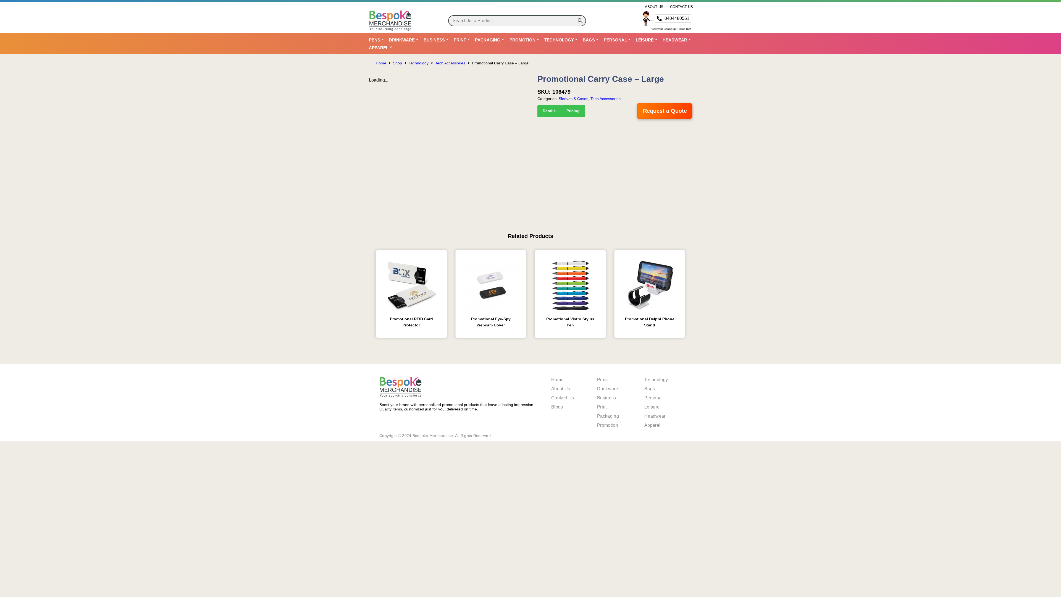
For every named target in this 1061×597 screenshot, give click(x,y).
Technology (419, 63)
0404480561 (677, 18)
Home (381, 63)
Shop (397, 63)
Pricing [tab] (573, 111)
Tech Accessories (450, 63)
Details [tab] (549, 111)
